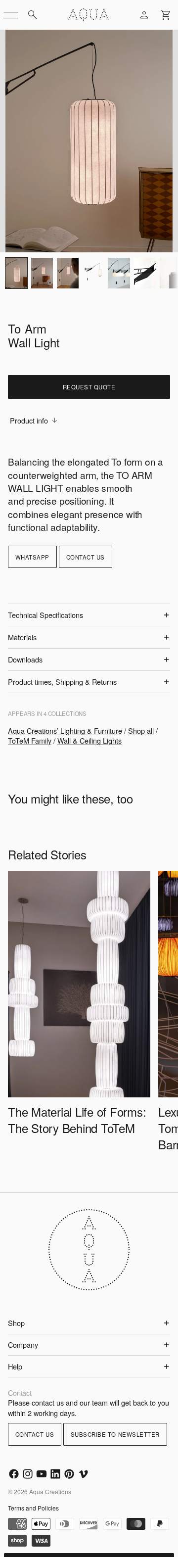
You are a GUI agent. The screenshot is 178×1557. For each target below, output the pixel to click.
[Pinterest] (69, 1474)
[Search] (33, 15)
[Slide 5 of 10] (119, 273)
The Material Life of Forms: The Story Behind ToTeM (77, 1119)
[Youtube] (41, 1474)
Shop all (141, 730)
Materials (22, 637)
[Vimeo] (83, 1474)
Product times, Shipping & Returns (62, 681)
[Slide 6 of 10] (145, 273)
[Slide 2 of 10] (42, 273)
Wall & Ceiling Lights (89, 740)
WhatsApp (32, 557)
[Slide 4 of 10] (93, 273)
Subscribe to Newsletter (115, 1434)
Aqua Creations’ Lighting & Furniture (65, 730)
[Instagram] (28, 1474)
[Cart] (166, 15)
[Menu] (11, 15)
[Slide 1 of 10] (16, 273)
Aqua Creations (50, 1491)
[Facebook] (14, 1474)
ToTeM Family (29, 740)
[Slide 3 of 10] (68, 273)
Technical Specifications (45, 615)
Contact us (85, 557)
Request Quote (89, 387)
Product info (29, 420)
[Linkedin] (55, 1474)
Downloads (25, 659)
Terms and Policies (33, 1508)
